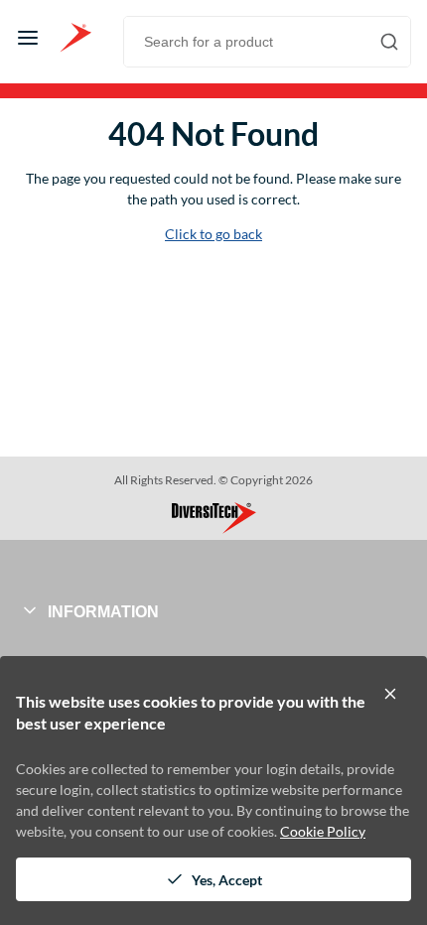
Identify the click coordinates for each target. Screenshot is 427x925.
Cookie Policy (322, 831)
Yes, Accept (227, 879)
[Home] (75, 38)
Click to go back (213, 233)
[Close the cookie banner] (390, 694)
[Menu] (28, 38)
